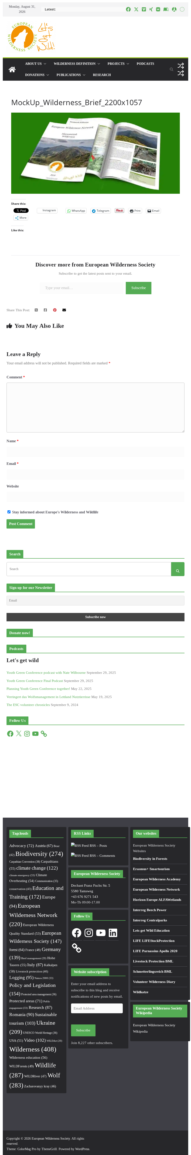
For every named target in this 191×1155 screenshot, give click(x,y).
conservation (20, 889)
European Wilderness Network (33, 915)
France (33, 950)
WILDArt (54, 1041)
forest (16, 950)
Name (13, 441)
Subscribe (138, 288)
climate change (37, 868)
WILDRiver (35, 1076)
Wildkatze (140, 992)
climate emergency (22, 875)
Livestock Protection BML (153, 961)
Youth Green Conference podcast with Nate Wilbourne (46, 672)
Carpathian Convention (24, 861)
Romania (21, 1014)
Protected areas (25, 1001)
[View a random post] (180, 65)
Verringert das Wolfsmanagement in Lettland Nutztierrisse (48, 697)
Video (35, 1040)
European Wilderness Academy (157, 879)
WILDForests (21, 1066)
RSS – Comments (102, 856)
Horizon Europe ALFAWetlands (157, 900)
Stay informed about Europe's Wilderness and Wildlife (54, 512)
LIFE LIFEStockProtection (153, 941)
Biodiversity (39, 853)
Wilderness (32, 1049)
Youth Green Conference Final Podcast (35, 681)
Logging (21, 977)
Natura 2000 (43, 978)
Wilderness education (28, 1057)
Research (102, 75)
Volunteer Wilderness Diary (154, 982)
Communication (46, 881)
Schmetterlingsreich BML (152, 971)
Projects (116, 64)
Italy (35, 964)
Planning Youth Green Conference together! (38, 689)
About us (33, 64)
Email (13, 464)
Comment (16, 377)
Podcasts (145, 64)
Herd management (33, 958)
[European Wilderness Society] (12, 69)
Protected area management (38, 994)
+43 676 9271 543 (84, 897)
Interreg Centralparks (150, 920)
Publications (69, 75)
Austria (44, 846)
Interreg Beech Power (150, 910)
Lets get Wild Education (151, 930)
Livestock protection (32, 971)
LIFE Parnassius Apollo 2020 (155, 951)
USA (16, 1040)
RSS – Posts (98, 845)
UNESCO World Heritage (40, 1032)
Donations (34, 75)
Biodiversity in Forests (150, 859)
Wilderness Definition (75, 64)
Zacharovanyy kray (40, 1086)
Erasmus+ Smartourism (151, 869)
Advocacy (21, 846)
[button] (44, 64)
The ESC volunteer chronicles (28, 705)
